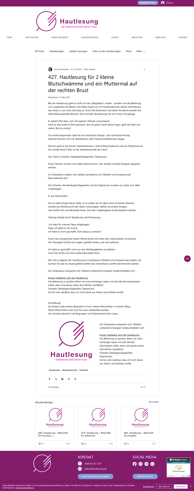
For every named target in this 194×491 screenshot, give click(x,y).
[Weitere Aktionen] (144, 69)
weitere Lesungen (78, 51)
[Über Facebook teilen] (49, 379)
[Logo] (54, 417)
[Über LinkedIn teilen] (62, 379)
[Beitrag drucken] (75, 379)
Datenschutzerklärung (25, 487)
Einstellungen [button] (148, 486)
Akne (128, 51)
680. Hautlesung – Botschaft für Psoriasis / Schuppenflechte (53, 434)
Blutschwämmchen (69, 370)
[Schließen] (190, 486)
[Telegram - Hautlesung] (146, 464)
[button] (148, 3)
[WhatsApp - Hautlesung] (152, 464)
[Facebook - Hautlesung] (135, 464)
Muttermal (83, 370)
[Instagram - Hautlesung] (141, 464)
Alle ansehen (154, 402)
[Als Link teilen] (69, 379)
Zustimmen (180, 486)
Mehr (139, 51)
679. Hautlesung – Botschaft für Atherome (96, 434)
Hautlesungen (56, 51)
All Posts (39, 51)
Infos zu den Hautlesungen (107, 51)
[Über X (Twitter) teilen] (56, 379)
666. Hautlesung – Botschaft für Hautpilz (138, 434)
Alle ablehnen (164, 486)
